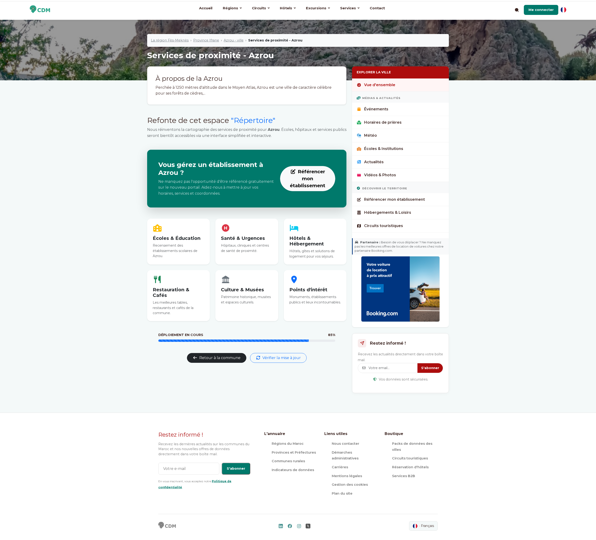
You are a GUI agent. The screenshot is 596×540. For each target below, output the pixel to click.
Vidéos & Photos (380, 175)
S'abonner (430, 368)
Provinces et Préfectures (294, 452)
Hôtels (286, 8)
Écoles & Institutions (383, 148)
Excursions (316, 8)
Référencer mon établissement (307, 178)
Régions (230, 8)
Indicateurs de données (293, 470)
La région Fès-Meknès (170, 40)
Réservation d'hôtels (410, 467)
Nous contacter (345, 444)
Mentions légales (347, 476)
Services (348, 8)
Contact (377, 8)
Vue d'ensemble (379, 85)
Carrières (340, 467)
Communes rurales (288, 461)
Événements (376, 109)
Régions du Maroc (288, 444)
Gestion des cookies (350, 484)
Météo (370, 135)
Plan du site (342, 493)
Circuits (259, 8)
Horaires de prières (383, 122)
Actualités (374, 162)
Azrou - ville (234, 40)
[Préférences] (563, 10)
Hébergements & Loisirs (387, 212)
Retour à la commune (219, 358)
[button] (541, 10)
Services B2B (403, 476)
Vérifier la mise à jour (281, 358)
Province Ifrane (206, 40)
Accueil (205, 8)
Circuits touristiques (383, 226)
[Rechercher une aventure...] (517, 10)
